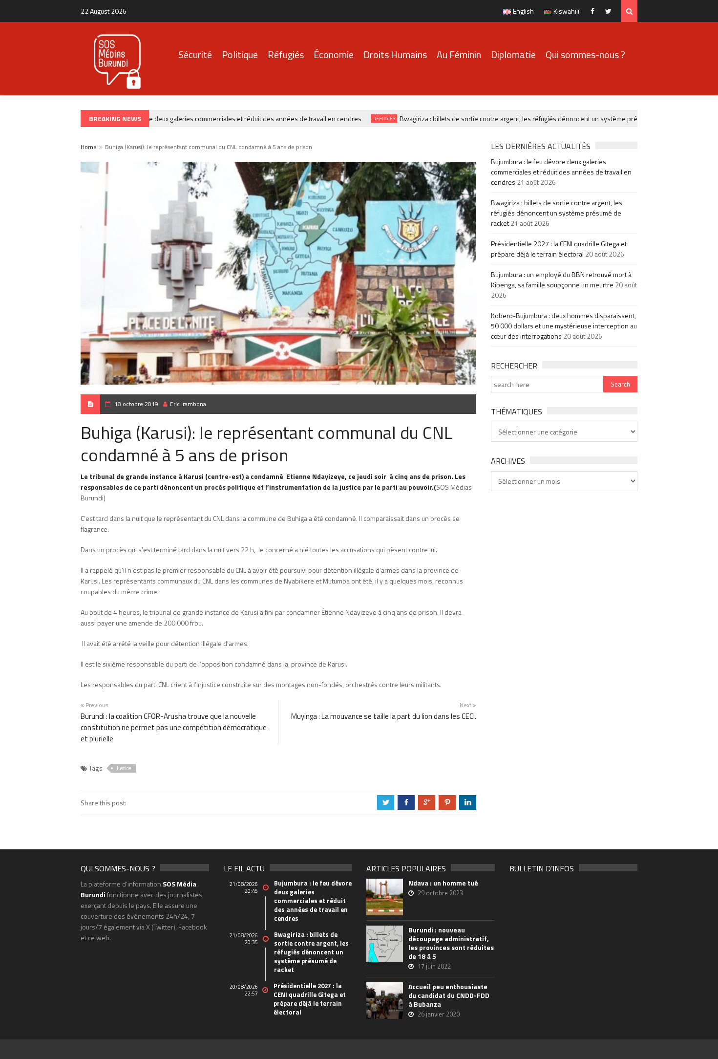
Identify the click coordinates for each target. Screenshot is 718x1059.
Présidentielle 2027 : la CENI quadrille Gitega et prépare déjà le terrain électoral (559, 248)
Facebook (594, 11)
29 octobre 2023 (440, 893)
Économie (334, 54)
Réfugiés (286, 54)
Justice (124, 768)
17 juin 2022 (434, 966)
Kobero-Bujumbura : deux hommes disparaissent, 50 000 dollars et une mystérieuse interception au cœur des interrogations (564, 325)
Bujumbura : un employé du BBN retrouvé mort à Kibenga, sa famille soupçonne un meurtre (561, 279)
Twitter (610, 11)
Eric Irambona (188, 404)
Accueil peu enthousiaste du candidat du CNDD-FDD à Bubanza (448, 995)
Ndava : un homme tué (443, 883)
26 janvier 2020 (439, 1014)
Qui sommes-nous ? (585, 54)
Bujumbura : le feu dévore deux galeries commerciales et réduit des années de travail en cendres (211, 118)
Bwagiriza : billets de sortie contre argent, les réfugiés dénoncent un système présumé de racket (532, 118)
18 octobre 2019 (136, 404)
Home (89, 146)
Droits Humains (395, 54)
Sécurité (195, 54)
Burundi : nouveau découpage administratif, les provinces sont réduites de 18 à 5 (451, 943)
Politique (240, 54)
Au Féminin (459, 54)
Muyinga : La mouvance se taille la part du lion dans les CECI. (383, 716)
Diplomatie (513, 54)
